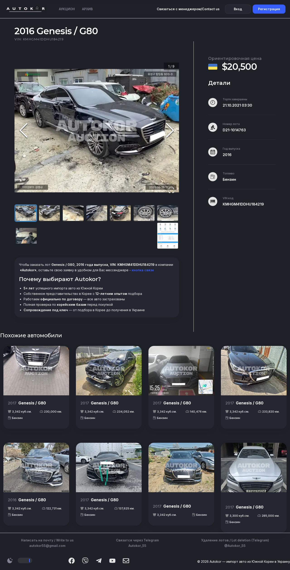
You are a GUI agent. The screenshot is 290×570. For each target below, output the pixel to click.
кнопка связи (142, 270)
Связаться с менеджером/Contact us (188, 9)
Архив (87, 9)
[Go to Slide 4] (96, 213)
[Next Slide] (170, 130)
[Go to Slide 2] (49, 213)
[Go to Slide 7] (167, 213)
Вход (238, 9)
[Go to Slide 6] (144, 213)
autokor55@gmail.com (47, 546)
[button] (96, 131)
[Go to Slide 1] (25, 213)
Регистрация (269, 9)
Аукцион (67, 9)
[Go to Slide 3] (73, 213)
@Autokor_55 (235, 546)
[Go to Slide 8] (26, 236)
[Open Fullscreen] (171, 191)
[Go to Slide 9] (167, 236)
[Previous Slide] (23, 130)
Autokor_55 (137, 546)
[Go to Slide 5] (120, 213)
